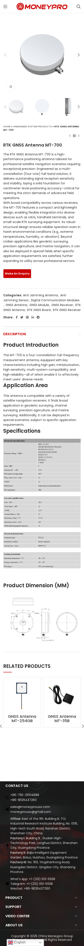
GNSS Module (39, 305)
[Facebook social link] (16, 317)
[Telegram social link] (38, 317)
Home (7, 126)
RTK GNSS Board (39, 310)
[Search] (78, 6)
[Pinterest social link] (27, 317)
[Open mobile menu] (5, 6)
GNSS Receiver (62, 305)
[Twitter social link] (22, 317)
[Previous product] (70, 136)
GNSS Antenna (16, 305)
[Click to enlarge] (10, 86)
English (19, 942)
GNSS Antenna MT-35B (62, 718)
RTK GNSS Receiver (67, 310)
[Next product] (78, 136)
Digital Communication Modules (55, 300)
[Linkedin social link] (32, 317)
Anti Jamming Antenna (40, 295)
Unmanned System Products (32, 126)
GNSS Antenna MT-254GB (22, 718)
